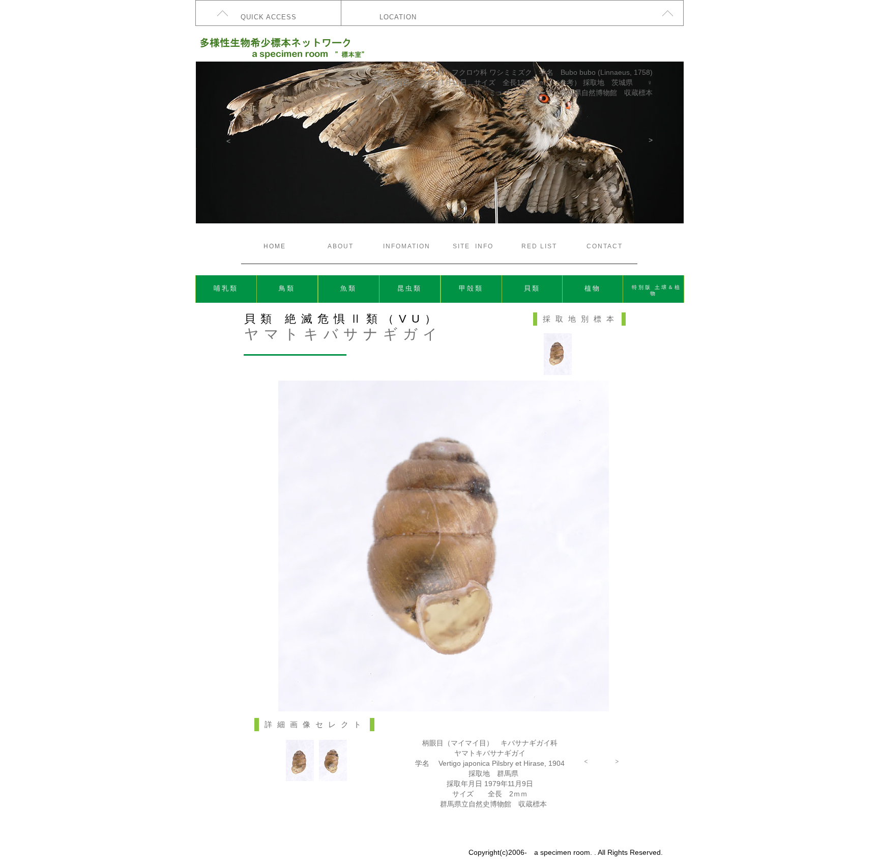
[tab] (300, 760)
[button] (228, 141)
